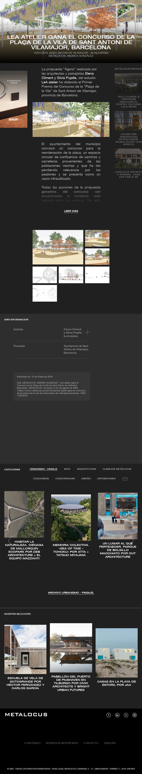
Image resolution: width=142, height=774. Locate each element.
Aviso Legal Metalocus (64, 769)
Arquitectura (86, 469)
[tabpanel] (71, 541)
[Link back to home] (26, 715)
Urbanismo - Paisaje (43, 469)
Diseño (86, 479)
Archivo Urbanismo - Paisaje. (71, 593)
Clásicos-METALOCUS (117, 469)
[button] (10, 541)
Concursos (41, 479)
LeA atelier (50, 82)
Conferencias (65, 479)
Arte (67, 469)
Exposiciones (106, 479)
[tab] (43, 469)
